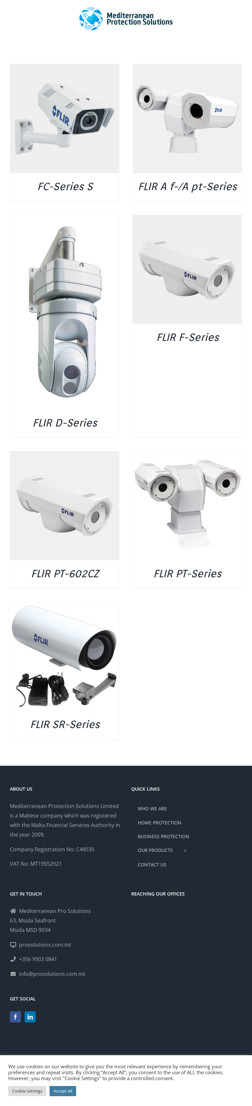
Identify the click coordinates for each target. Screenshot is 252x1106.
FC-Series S (65, 186)
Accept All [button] (62, 1091)
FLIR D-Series (64, 422)
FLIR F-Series (187, 337)
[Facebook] (15, 1016)
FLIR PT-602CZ (65, 573)
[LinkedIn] (30, 1016)
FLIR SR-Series (65, 724)
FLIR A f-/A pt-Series (187, 186)
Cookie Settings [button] (27, 1091)
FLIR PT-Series (187, 573)
